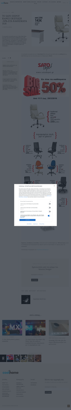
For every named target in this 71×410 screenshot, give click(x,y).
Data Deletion (29, 223)
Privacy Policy (41, 223)
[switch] (49, 204)
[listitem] (35, 201)
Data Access (35, 223)
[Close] (55, 186)
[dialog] (35, 205)
